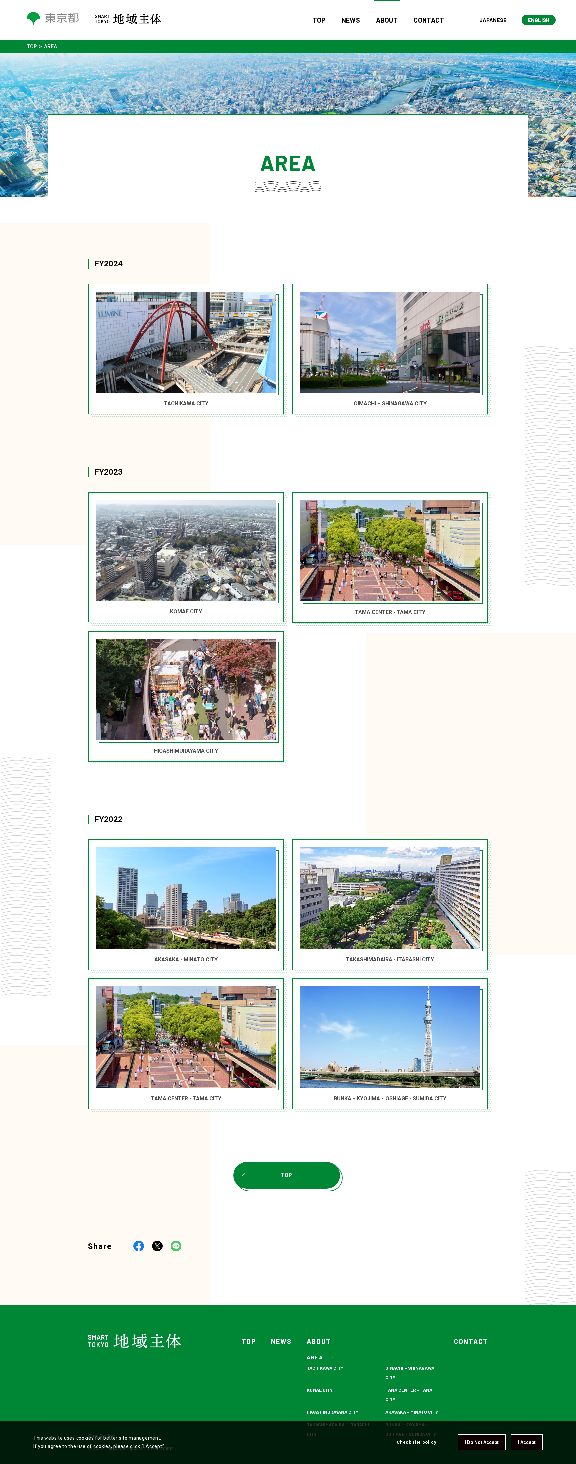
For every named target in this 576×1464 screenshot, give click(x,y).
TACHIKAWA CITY (325, 1368)
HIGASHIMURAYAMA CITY (332, 1412)
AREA (315, 1357)
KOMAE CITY (320, 1390)
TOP (319, 20)
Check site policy (416, 1442)
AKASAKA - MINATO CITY (411, 1412)
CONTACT (429, 20)
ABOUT (387, 20)
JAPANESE (493, 20)
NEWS (351, 20)
